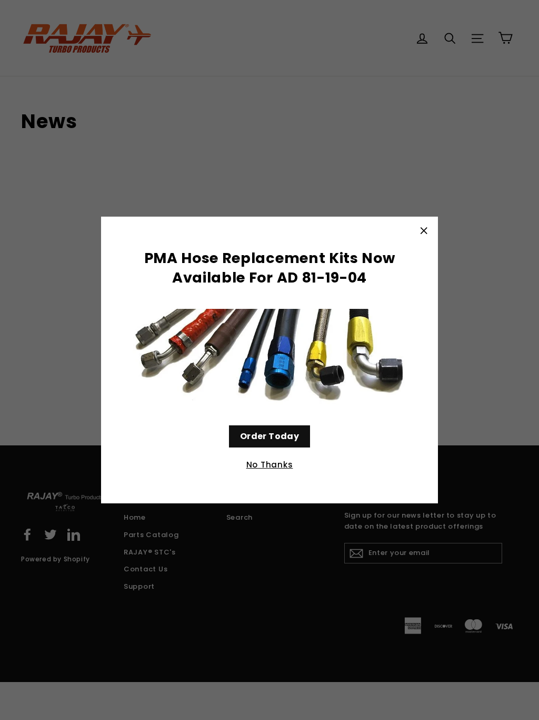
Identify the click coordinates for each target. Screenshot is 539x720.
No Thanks (269, 464)
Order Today (269, 436)
